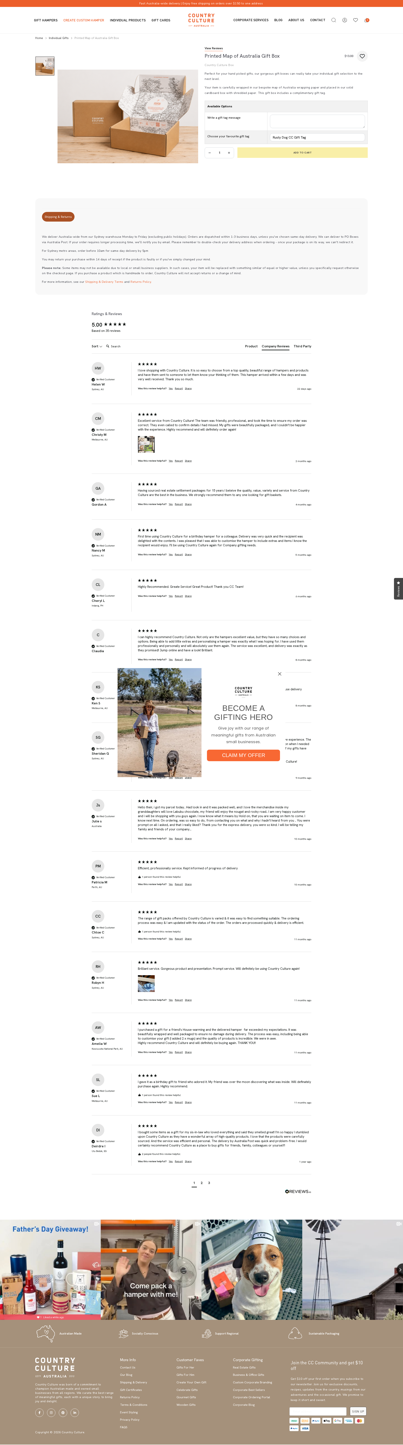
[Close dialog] (279, 674)
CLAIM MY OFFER (243, 755)
